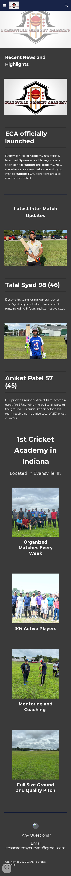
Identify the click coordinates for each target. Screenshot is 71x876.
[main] (36, 60)
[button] (4, 5)
